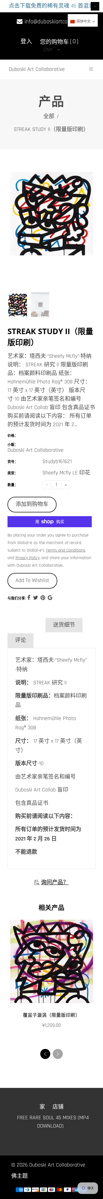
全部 (48, 116)
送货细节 (64, 625)
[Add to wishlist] (51, 1000)
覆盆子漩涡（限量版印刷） (51, 1015)
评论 (20, 640)
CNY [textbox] (48, 49)
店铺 (58, 1107)
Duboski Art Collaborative (37, 69)
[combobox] (52, 50)
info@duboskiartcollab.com (54, 21)
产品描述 (26, 625)
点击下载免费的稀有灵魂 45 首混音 (51, 6)
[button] (58, 1054)
